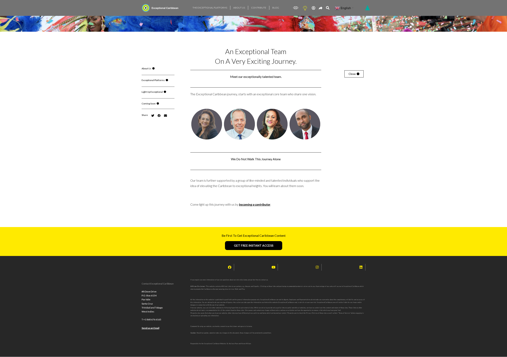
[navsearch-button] (327, 8)
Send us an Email (150, 327)
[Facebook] (229, 267)
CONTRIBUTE (258, 7)
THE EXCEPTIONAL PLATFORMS (210, 7)
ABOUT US (239, 7)
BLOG (275, 7)
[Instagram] (317, 267)
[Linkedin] (361, 267)
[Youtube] (273, 267)
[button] (145, 115)
